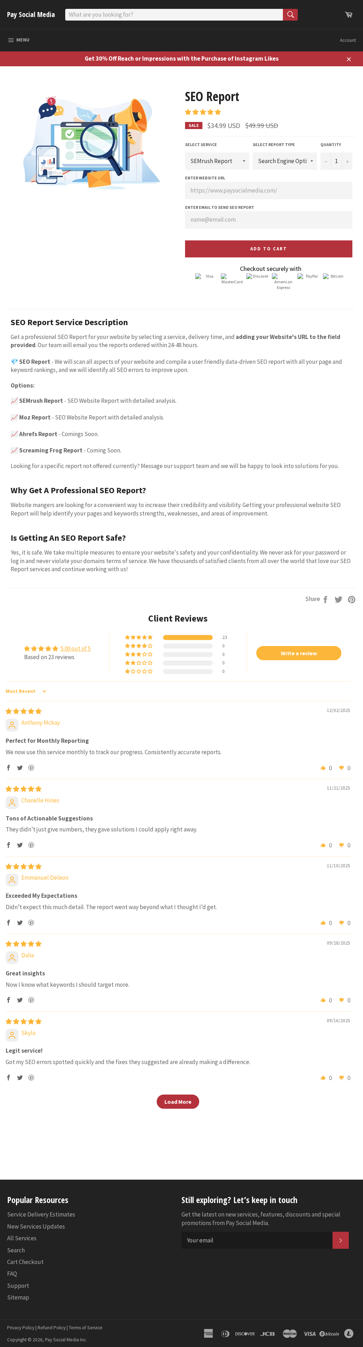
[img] (23, 711)
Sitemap (18, 1297)
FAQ (12, 1274)
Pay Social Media (31, 14)
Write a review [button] (299, 653)
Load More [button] (177, 1101)
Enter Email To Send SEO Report (219, 207)
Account (348, 40)
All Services (22, 1238)
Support (18, 1286)
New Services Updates (36, 1226)
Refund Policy (52, 1328)
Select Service (201, 144)
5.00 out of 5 (76, 648)
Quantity (330, 144)
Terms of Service (85, 1328)
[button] (203, 112)
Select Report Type (274, 144)
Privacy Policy (20, 1328)
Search (16, 1250)
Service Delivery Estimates (41, 1214)
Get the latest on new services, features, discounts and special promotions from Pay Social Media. (261, 1218)
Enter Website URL (205, 177)
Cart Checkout (25, 1262)
